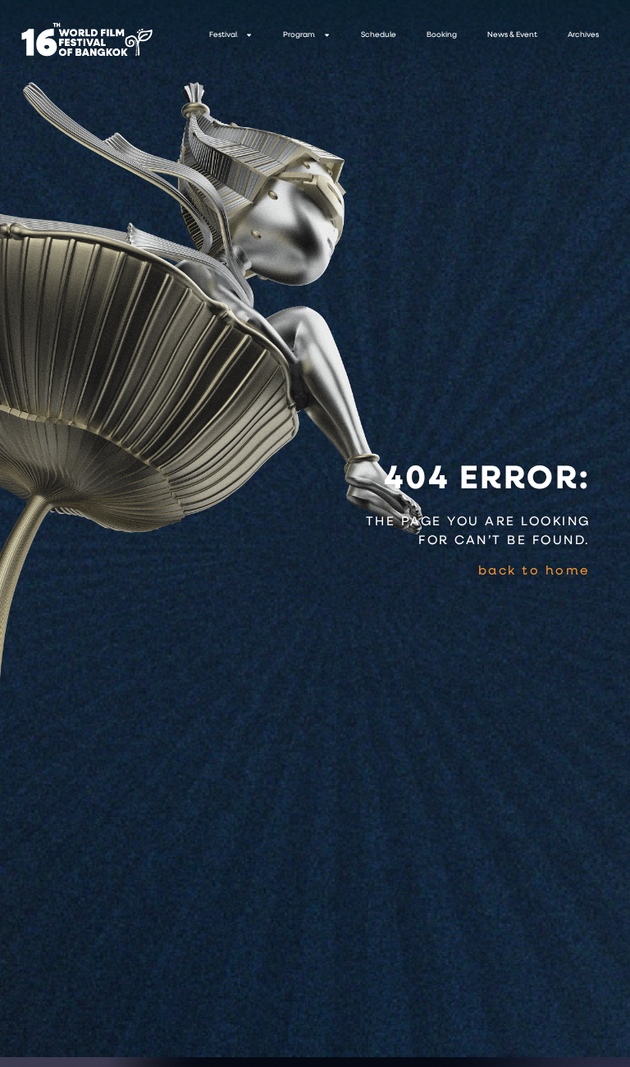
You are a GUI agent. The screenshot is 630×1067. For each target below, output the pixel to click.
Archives (583, 35)
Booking (442, 35)
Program (299, 35)
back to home (534, 571)
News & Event (512, 35)
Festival (223, 35)
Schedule (378, 35)
